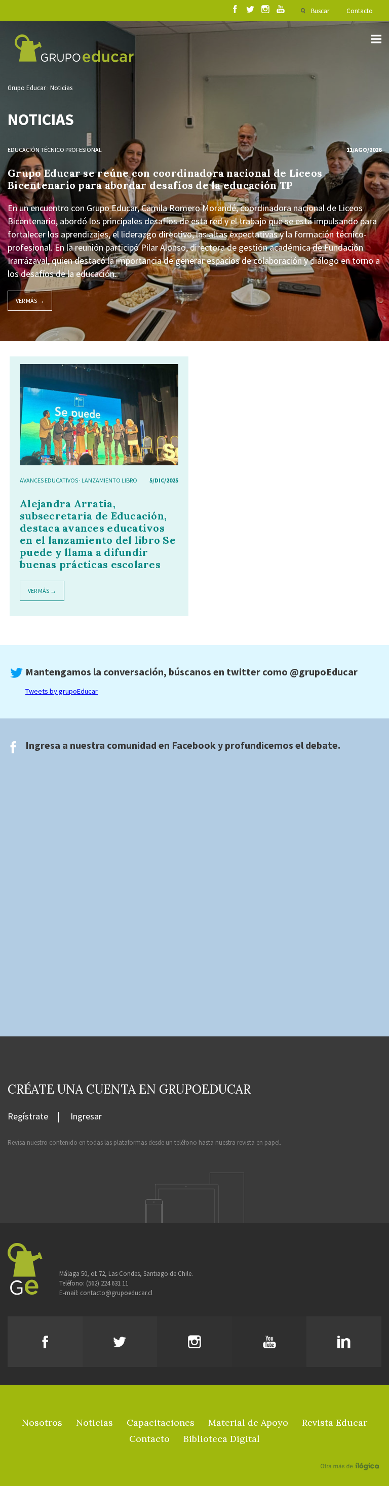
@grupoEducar (324, 671)
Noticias (61, 88)
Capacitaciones (160, 1422)
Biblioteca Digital (221, 1438)
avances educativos (49, 480)
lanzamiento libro (109, 480)
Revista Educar (334, 1422)
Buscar (320, 11)
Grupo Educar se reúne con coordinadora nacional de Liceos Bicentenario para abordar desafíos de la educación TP (165, 179)
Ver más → (30, 300)
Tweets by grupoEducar (61, 691)
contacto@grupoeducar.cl (116, 1293)
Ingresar (86, 1117)
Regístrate (28, 1117)
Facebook (194, 745)
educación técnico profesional (55, 149)
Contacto (359, 11)
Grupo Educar (27, 88)
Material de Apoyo (248, 1422)
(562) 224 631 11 (107, 1283)
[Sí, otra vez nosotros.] (351, 1452)
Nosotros (42, 1422)
